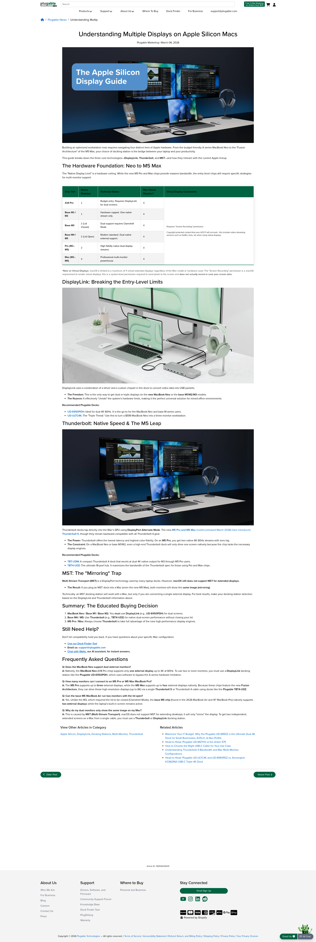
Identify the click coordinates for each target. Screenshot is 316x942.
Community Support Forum (95, 899)
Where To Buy (150, 11)
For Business (195, 11)
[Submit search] (239, 4)
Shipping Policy (211, 936)
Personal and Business (133, 890)
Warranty (85, 920)
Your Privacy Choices (247, 936)
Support (104, 11)
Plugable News (57, 20)
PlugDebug (86, 915)
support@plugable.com (224, 11)
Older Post (51, 774)
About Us (125, 11)
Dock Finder (173, 11)
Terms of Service (132, 936)
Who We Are (47, 890)
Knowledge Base (90, 904)
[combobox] (148, 4)
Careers (44, 905)
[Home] (42, 20)
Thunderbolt (136, 734)
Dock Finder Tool (90, 909)
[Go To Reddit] (205, 900)
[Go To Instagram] (190, 900)
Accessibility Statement (154, 936)
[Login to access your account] (274, 5)
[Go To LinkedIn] (197, 900)
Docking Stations (101, 734)
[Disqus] (158, 821)
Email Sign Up (204, 890)
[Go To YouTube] (183, 900)
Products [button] (84, 11)
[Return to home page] (48, 4)
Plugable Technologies (88, 936)
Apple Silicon (68, 734)
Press (43, 916)
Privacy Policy (228, 936)
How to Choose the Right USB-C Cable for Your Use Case (198, 746)
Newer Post (264, 774)
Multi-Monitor (120, 734)
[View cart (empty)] (268, 5)
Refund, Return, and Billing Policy (185, 936)
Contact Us (46, 911)
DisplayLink (83, 734)
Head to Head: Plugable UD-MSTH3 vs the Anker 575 (195, 742)
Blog (43, 900)
